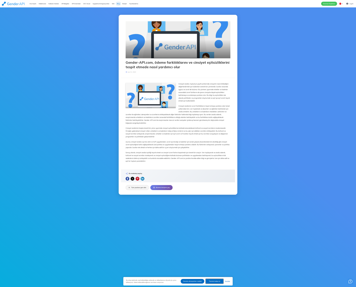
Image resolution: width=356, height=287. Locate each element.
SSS (113, 4)
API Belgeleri (65, 4)
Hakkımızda (42, 4)
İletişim (124, 4)
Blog (118, 4)
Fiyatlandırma (133, 4)
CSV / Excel (86, 4)
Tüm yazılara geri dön (137, 187)
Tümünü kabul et (214, 281)
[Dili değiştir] (341, 4)
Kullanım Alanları (54, 4)
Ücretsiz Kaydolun (329, 3)
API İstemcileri (76, 4)
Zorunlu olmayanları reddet (192, 281)
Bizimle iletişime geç (161, 187)
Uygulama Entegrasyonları (101, 4)
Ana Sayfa (32, 4)
